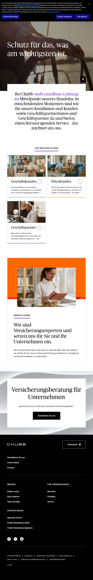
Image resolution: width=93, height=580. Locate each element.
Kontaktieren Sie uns (16, 457)
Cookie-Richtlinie (53, 12)
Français (10, 468)
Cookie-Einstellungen (10, 16)
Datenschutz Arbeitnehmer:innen (33, 559)
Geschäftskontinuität (57, 559)
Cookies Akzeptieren (64, 16)
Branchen (51, 491)
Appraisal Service (14, 518)
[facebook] (9, 539)
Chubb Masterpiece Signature (20, 528)
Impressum (29, 556)
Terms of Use (12, 559)
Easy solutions (13, 497)
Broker (11, 484)
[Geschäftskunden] (39, 182)
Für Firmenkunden (58, 484)
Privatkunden (15, 511)
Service (50, 502)
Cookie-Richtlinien (14, 556)
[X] (15, 539)
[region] (46, 10)
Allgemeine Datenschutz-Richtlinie (28, 5)
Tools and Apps (13, 502)
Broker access (13, 491)
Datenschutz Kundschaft (46, 556)
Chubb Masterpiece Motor (18, 523)
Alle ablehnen (82, 16)
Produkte (51, 497)
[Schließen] (89, 4)
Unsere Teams (13, 463)
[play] (83, 79)
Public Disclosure (65, 556)
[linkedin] (22, 539)
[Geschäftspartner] (39, 228)
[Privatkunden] (79, 182)
